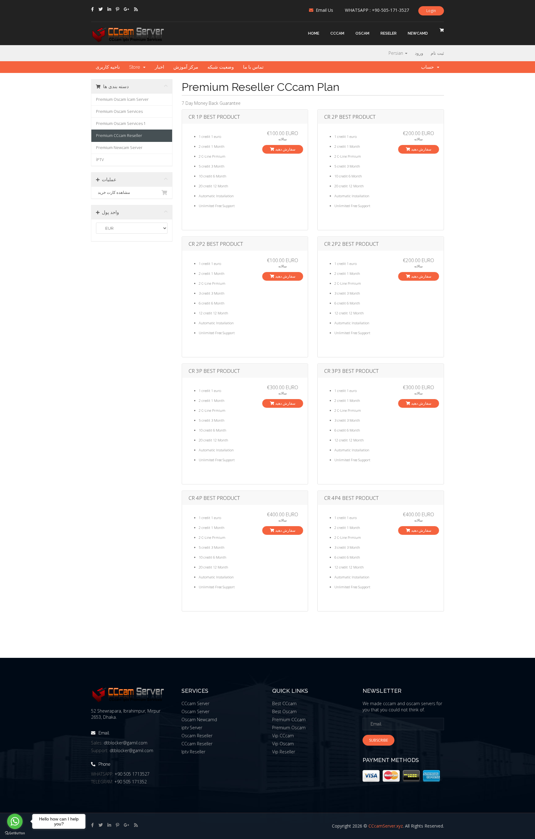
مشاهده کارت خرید (113, 192)
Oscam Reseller (196, 736)
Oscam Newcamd (199, 719)
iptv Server (191, 727)
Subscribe (378, 740)
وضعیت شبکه (220, 67)
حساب (428, 67)
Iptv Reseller (193, 752)
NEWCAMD (418, 33)
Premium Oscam (289, 727)
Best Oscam (284, 711)
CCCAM (337, 33)
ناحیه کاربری (108, 67)
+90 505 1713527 (132, 774)
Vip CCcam (283, 736)
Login (431, 10)
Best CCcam (284, 703)
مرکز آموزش (185, 67)
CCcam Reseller (196, 744)
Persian (396, 53)
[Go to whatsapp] (15, 821)
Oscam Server (195, 711)
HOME (313, 33)
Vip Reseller (283, 752)
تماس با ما (253, 67)
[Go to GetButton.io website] (15, 833)
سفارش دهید (284, 149)
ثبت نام (437, 53)
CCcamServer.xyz (385, 826)
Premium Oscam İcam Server (122, 99)
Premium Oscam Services (119, 111)
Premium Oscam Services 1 (121, 123)
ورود (419, 53)
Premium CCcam (289, 719)
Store (135, 67)
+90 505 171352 (130, 782)
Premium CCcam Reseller (119, 135)
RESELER (389, 33)
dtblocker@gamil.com (125, 743)
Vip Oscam (283, 744)
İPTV (100, 159)
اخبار (159, 67)
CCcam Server (195, 703)
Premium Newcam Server (119, 147)
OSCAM (362, 33)
